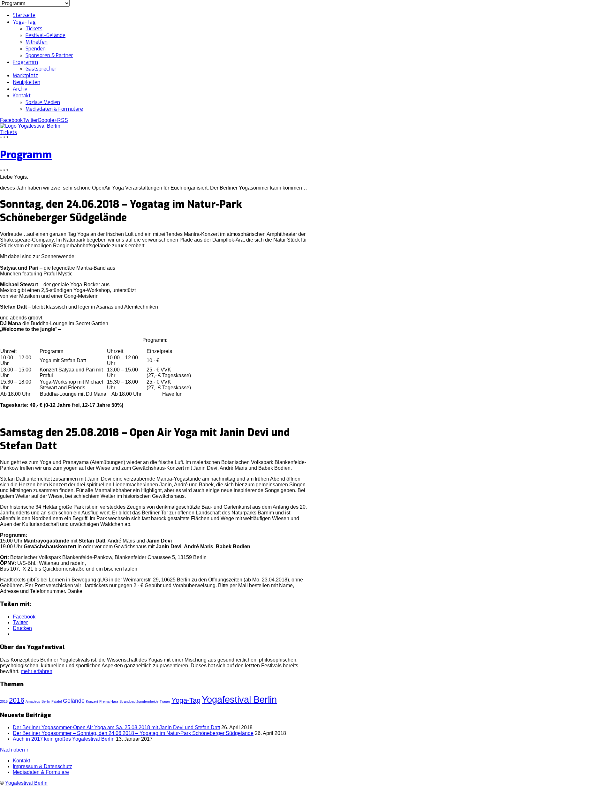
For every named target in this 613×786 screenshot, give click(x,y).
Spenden (36, 48)
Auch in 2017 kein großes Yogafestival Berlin (64, 739)
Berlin (46, 701)
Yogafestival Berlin (239, 699)
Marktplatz (25, 75)
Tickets (34, 28)
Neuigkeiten (26, 82)
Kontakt (22, 95)
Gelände (74, 701)
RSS (62, 120)
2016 (16, 700)
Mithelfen (37, 42)
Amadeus (33, 701)
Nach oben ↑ (14, 749)
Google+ (47, 120)
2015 (4, 701)
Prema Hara (108, 701)
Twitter (30, 120)
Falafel (56, 701)
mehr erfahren (36, 671)
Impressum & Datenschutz (42, 766)
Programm (25, 62)
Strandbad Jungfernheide (138, 701)
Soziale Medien (43, 102)
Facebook (11, 120)
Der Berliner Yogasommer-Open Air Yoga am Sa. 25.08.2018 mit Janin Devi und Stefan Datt (116, 727)
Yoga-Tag (24, 22)
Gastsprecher (41, 68)
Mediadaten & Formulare (54, 109)
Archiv (20, 89)
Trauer (165, 701)
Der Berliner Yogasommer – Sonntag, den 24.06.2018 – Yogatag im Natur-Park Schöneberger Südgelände (133, 733)
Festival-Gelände (45, 35)
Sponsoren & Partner (49, 55)
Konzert (92, 701)
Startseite (24, 15)
